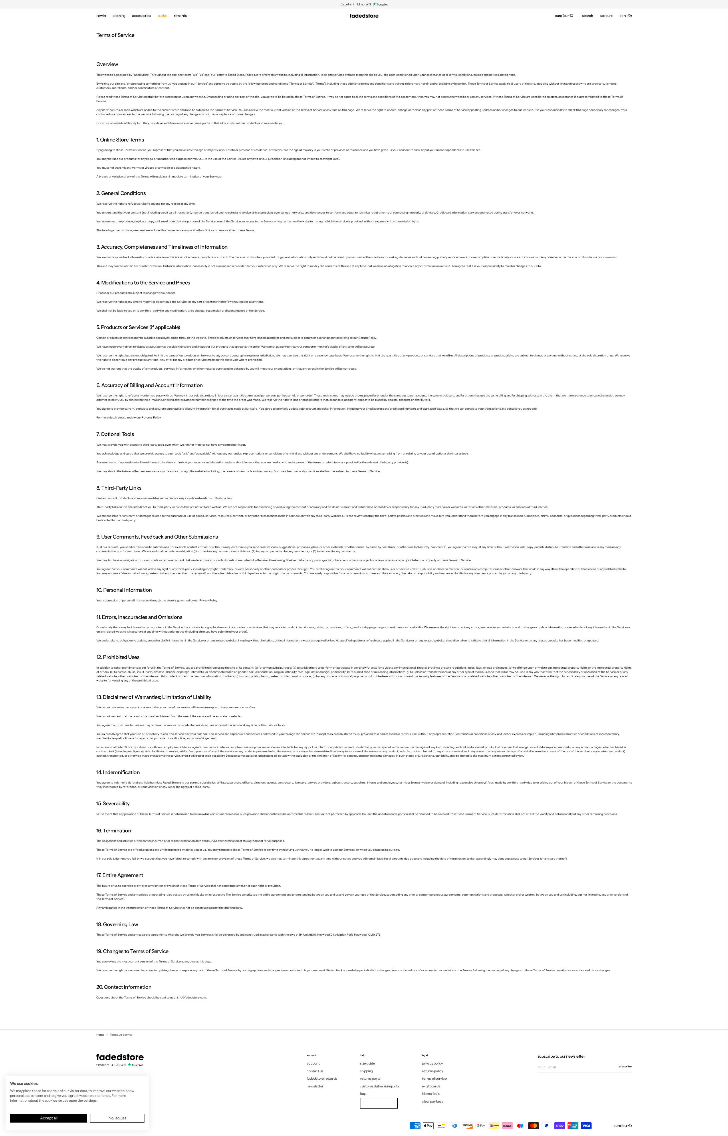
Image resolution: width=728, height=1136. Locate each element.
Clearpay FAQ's (432, 1101)
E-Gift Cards (431, 1086)
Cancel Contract (378, 1103)
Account (313, 1063)
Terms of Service (434, 1078)
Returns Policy (432, 1071)
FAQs (363, 1093)
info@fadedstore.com (191, 997)
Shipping (366, 1071)
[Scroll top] (719, 1127)
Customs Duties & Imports (379, 1086)
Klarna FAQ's (430, 1093)
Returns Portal (370, 1078)
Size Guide (367, 1063)
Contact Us (315, 1071)
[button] (564, 16)
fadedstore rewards (322, 1078)
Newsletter (315, 1086)
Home (100, 1035)
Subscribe (625, 1066)
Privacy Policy (432, 1063)
